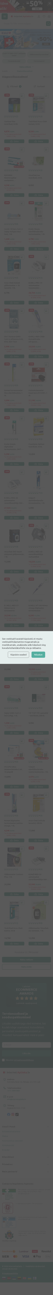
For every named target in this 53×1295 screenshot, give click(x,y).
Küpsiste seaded (18, 654)
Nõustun (38, 654)
